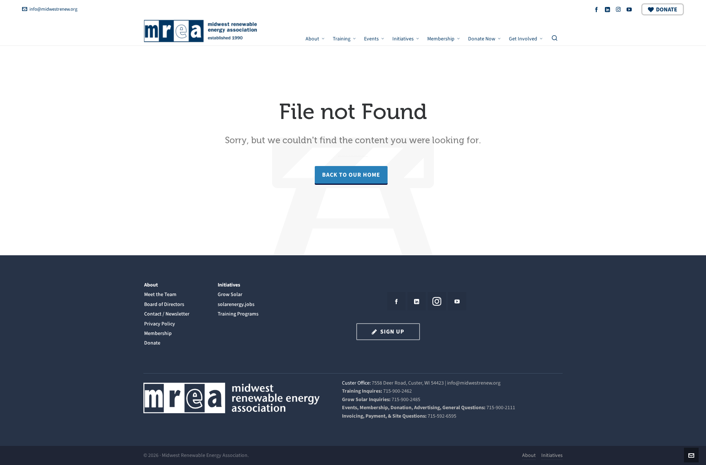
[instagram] (619, 9)
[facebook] (597, 9)
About (151, 284)
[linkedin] (608, 9)
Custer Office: (356, 382)
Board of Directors (164, 304)
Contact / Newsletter (166, 313)
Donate (666, 9)
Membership (158, 333)
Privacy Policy (159, 323)
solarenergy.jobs (236, 304)
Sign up (392, 331)
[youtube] (630, 9)
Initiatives (229, 284)
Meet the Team (160, 294)
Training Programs (238, 313)
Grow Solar (230, 294)
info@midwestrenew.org (53, 9)
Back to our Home (351, 175)
